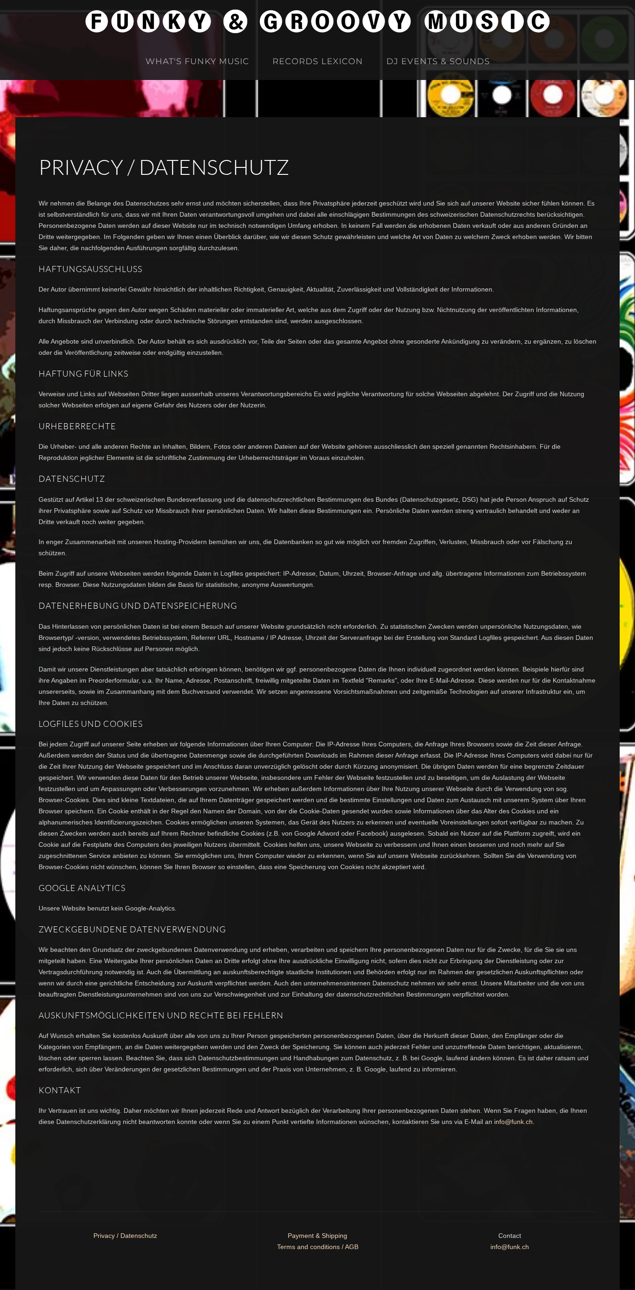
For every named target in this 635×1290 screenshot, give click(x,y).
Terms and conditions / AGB (317, 1246)
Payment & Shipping (317, 1235)
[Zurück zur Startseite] (317, 21)
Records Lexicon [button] (317, 61)
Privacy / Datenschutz (125, 1235)
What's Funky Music (197, 61)
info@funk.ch (513, 1121)
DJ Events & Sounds (438, 61)
